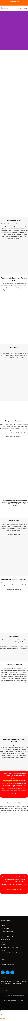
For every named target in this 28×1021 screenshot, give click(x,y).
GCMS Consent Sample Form (8, 934)
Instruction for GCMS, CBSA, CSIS (9, 947)
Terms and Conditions (6, 990)
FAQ (2, 988)
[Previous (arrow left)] (0, 1020)
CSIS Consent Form (5, 928)
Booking (3, 950)
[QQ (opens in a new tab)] (17, 3)
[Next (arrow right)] (1, 1020)
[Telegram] (12, 972)
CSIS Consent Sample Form (8, 936)
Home (2, 942)
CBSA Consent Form (6, 923)
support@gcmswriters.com (11, 780)
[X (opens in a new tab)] (11, 3)
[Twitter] (7, 972)
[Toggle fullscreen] (1, 1018)
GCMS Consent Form (6, 925)
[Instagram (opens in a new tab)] (13, 3)
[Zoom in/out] (0, 1018)
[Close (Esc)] (4, 1018)
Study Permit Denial (14, 220)
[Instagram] (3, 972)
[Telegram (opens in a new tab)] (15, 3)
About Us (3, 944)
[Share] (3, 1018)
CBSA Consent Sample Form (8, 931)
